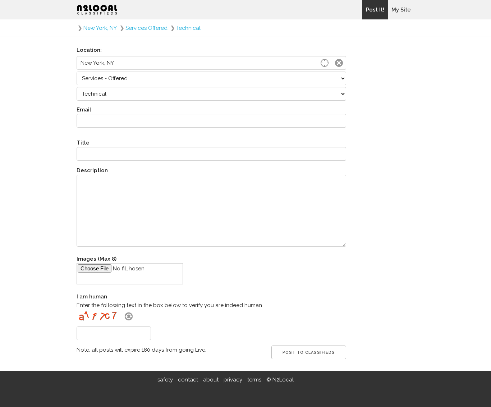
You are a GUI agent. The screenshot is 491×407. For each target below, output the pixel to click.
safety (165, 379)
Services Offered (146, 28)
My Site (401, 9)
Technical (188, 28)
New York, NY (100, 28)
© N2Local (280, 379)
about (211, 379)
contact (188, 379)
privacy (233, 379)
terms (254, 379)
